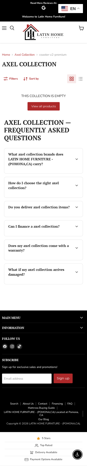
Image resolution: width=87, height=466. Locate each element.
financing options (37, 235)
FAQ (69, 404)
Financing (57, 404)
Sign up (63, 378)
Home (6, 54)
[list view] (80, 78)
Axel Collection (25, 54)
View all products (43, 106)
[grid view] (71, 78)
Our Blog (43, 419)
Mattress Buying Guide (41, 408)
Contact (42, 404)
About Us (28, 404)
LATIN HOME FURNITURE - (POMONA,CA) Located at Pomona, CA (41, 413)
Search (14, 404)
